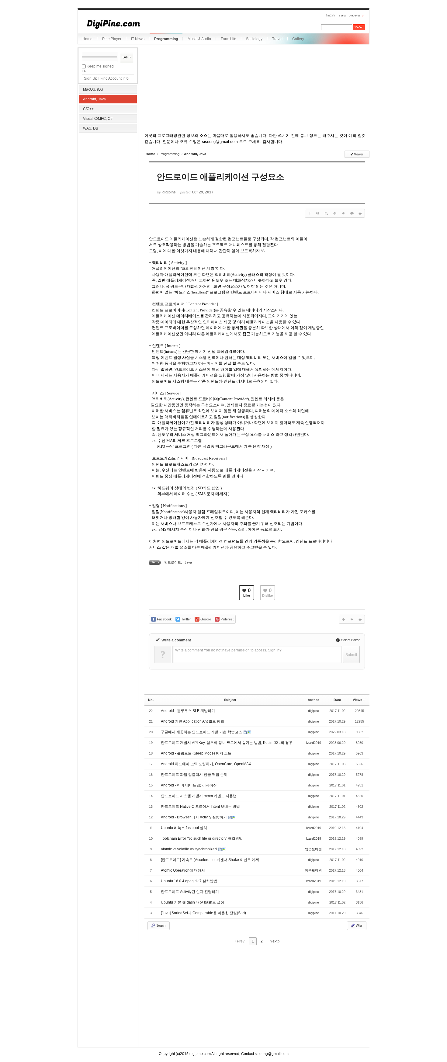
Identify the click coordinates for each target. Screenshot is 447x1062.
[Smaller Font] (326, 213)
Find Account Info (114, 78)
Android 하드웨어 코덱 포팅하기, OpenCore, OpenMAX (206, 764)
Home (87, 39)
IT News (137, 39)
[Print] (360, 213)
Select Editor (350, 640)
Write (358, 925)
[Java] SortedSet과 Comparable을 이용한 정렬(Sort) (203, 913)
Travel (277, 39)
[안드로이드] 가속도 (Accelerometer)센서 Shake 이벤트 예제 (210, 860)
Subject (230, 700)
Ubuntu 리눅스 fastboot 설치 (184, 828)
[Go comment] (352, 213)
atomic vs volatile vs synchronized (189, 849)
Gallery (298, 39)
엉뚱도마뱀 (313, 849)
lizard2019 (313, 742)
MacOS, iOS (93, 89)
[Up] (335, 213)
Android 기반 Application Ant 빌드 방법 (192, 721)
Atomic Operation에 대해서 (183, 870)
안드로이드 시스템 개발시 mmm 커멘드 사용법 (199, 796)
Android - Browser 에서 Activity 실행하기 (194, 817)
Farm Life (228, 39)
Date (337, 700)
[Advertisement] (108, 173)
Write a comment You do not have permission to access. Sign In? (228, 650)
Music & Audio (199, 39)
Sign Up (90, 78)
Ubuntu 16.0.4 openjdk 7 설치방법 (189, 881)
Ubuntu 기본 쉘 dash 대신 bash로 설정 (192, 902)
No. (151, 700)
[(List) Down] (343, 213)
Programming (166, 39)
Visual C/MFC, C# (98, 118)
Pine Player (111, 39)
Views (357, 700)
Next (274, 941)
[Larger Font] (318, 213)
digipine (313, 711)
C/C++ (88, 109)
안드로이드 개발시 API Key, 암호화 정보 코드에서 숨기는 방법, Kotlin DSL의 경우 (227, 743)
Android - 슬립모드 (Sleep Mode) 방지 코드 (196, 753)
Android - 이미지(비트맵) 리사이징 (189, 785)
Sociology (254, 39)
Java (188, 562)
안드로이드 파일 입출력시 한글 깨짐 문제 (194, 774)
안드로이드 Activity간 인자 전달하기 (190, 892)
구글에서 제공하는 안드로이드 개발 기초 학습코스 (202, 732)
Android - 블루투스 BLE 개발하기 (188, 711)
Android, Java (94, 99)
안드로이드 (172, 562)
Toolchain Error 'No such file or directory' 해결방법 (202, 838)
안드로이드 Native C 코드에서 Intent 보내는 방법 (200, 806)
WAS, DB (90, 128)
